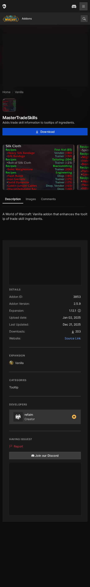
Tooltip (13, 387)
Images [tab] (31, 199)
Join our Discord (47, 455)
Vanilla (19, 363)
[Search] (84, 18)
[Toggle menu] (83, 6)
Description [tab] (13, 199)
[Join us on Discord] (74, 6)
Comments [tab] (48, 199)
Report (18, 446)
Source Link (73, 338)
